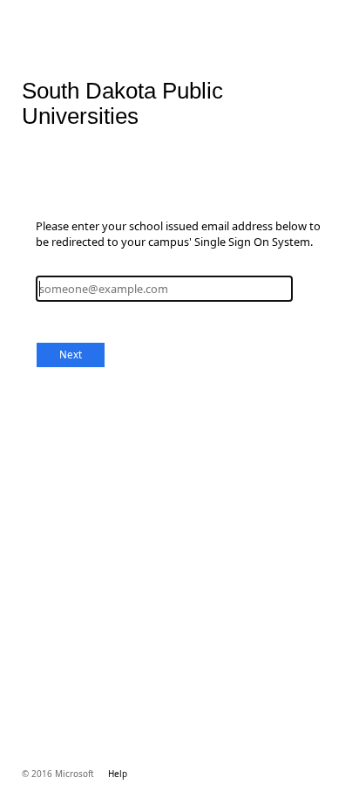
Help (117, 773)
